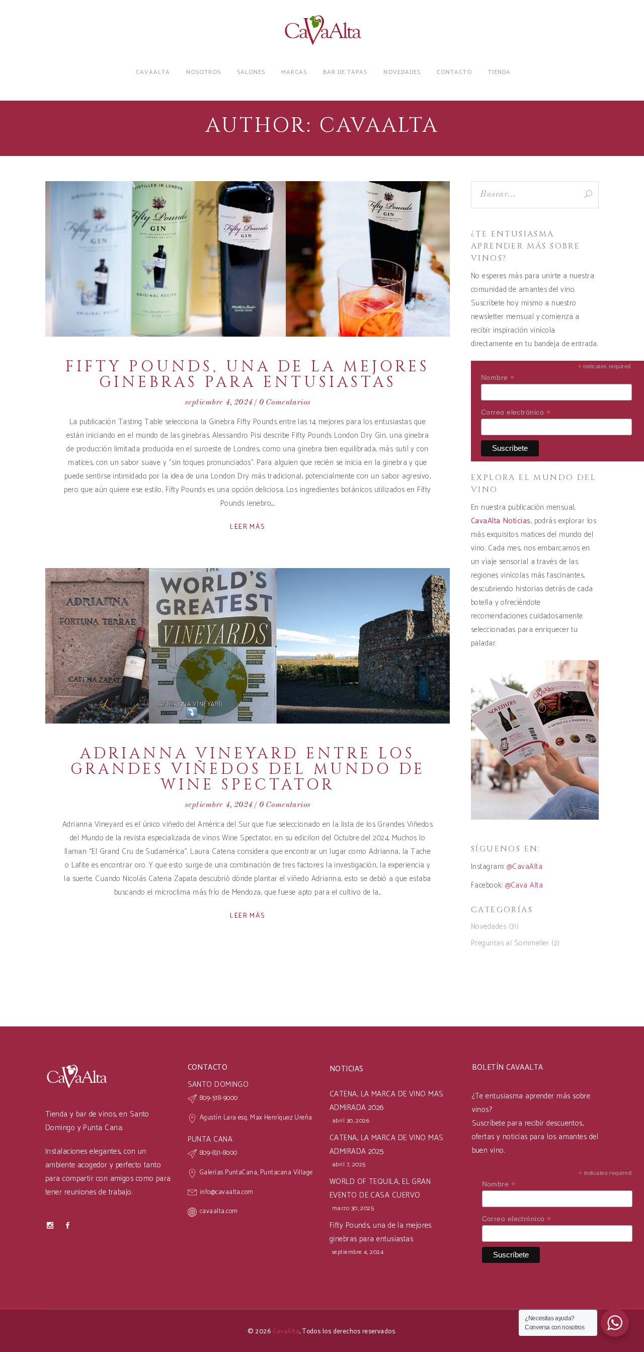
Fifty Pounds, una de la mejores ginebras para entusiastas (247, 374)
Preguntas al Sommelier (510, 943)
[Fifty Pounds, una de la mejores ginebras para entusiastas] (247, 259)
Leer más (247, 527)
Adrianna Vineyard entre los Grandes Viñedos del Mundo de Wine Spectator (247, 769)
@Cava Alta (524, 885)
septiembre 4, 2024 (219, 403)
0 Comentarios (284, 403)
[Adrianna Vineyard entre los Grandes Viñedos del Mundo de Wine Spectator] (247, 646)
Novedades (488, 926)
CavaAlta (286, 1331)
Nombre (498, 377)
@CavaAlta (524, 866)
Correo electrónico (515, 412)
